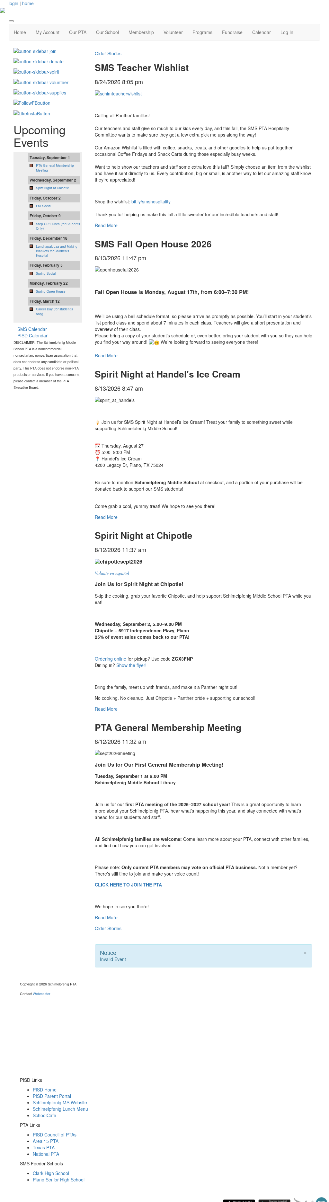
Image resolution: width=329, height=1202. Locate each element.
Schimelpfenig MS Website (60, 1102)
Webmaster (41, 993)
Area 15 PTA (45, 1141)
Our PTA (77, 32)
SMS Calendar (32, 329)
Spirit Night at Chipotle (52, 188)
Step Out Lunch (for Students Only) (58, 226)
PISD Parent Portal (52, 1096)
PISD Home (45, 1089)
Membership (141, 32)
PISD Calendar (32, 335)
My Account (47, 32)
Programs (202, 32)
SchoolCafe (44, 1115)
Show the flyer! (131, 665)
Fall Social (43, 206)
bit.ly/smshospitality (151, 201)
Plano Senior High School (58, 1179)
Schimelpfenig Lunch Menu (60, 1109)
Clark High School (51, 1173)
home (28, 3)
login (13, 3)
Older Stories (108, 53)
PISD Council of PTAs (54, 1134)
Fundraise (232, 32)
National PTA (46, 1154)
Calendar (261, 32)
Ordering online (110, 658)
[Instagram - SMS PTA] (31, 112)
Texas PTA (44, 1147)
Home (20, 32)
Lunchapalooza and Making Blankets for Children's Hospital (56, 251)
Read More (106, 225)
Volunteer (173, 32)
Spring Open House (51, 291)
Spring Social (46, 273)
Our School (107, 32)
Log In (286, 32)
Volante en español (112, 573)
